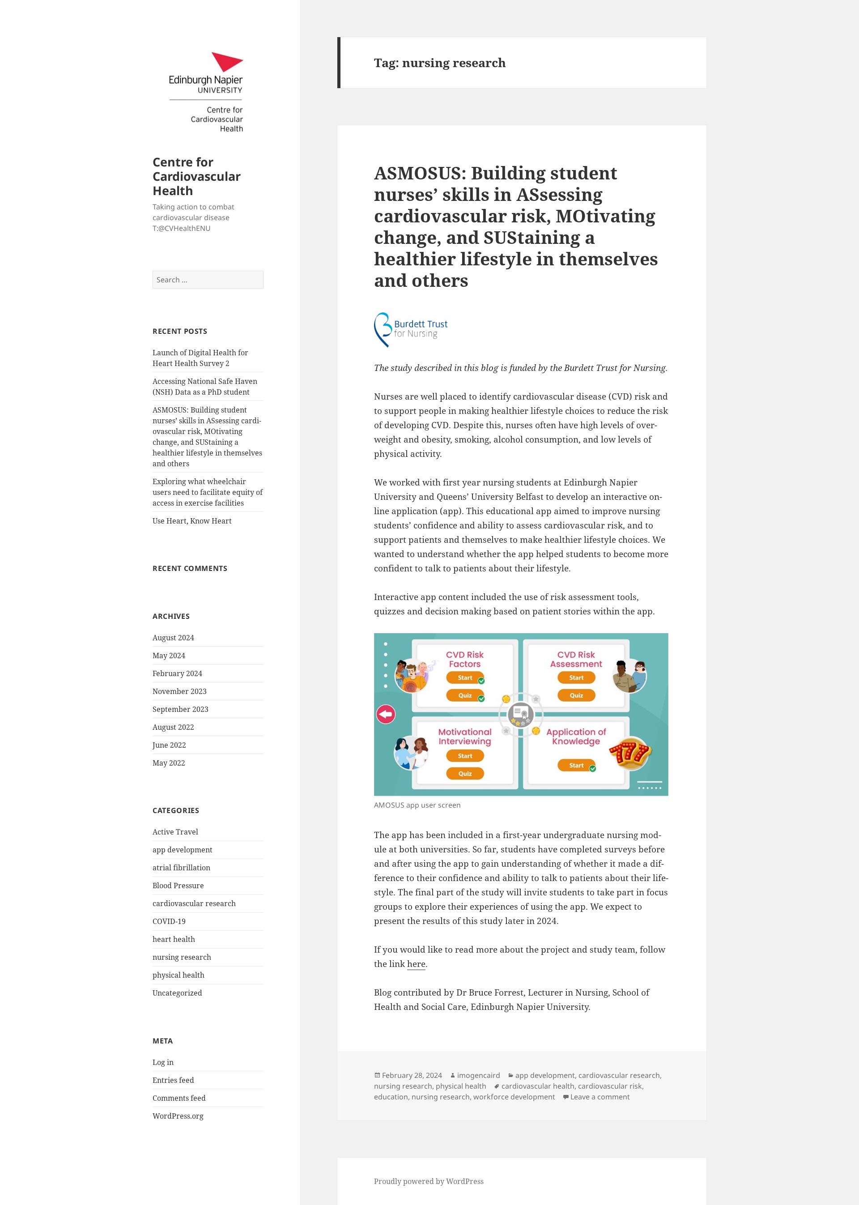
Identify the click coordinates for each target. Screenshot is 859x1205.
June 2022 (169, 745)
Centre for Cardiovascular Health (197, 176)
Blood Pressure (178, 885)
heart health (174, 939)
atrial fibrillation (181, 868)
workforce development (514, 1097)
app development (183, 850)
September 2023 (180, 709)
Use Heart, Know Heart (192, 521)
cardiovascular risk (610, 1086)
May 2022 (169, 763)
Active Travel (175, 832)
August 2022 (173, 727)
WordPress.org (178, 1116)
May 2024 (169, 655)
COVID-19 (169, 921)
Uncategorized (177, 993)
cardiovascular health (538, 1086)
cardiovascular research (194, 903)
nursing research (182, 957)
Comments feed (179, 1098)
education (391, 1097)
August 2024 (173, 638)
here (416, 964)
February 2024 (177, 673)
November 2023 (180, 691)
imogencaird (478, 1075)
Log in (163, 1062)
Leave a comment (600, 1097)
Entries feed (173, 1080)
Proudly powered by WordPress (429, 1181)
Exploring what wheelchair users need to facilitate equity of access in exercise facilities (208, 492)
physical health (178, 975)
